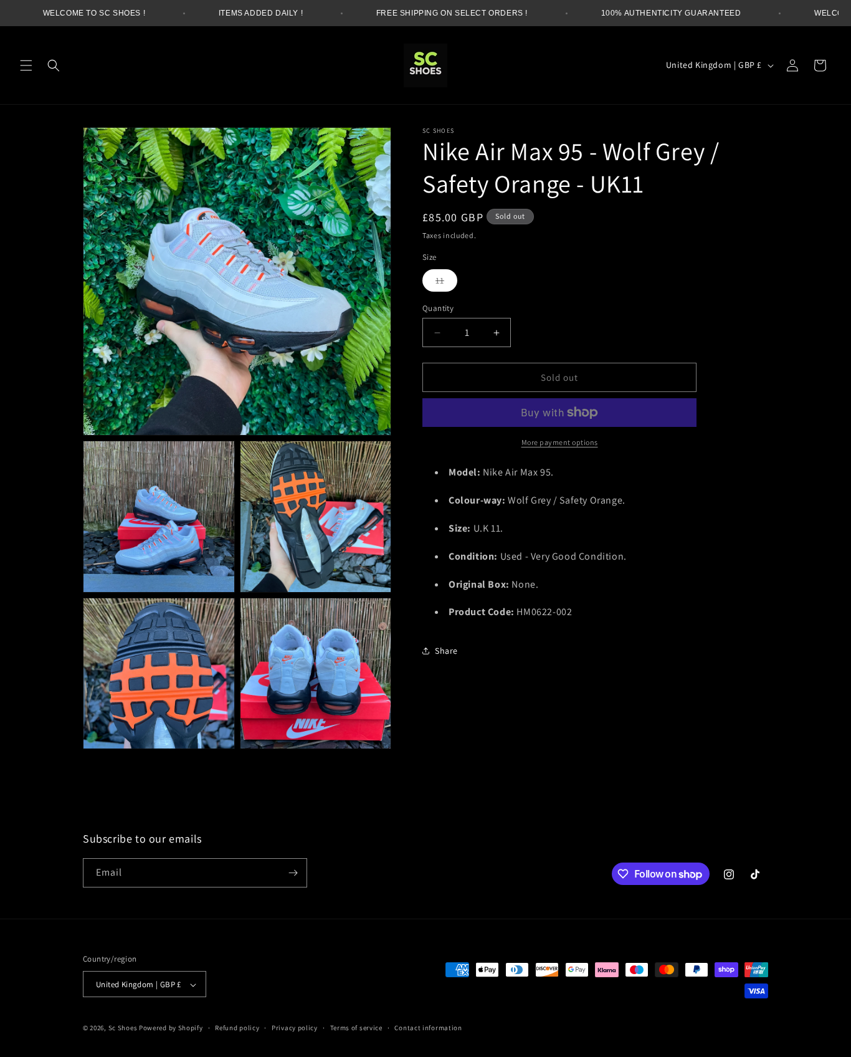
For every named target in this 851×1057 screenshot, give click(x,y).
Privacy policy (295, 1028)
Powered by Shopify (171, 1028)
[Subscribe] (293, 872)
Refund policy (237, 1028)
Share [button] (446, 650)
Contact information (428, 1028)
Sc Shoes (123, 1028)
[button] (26, 65)
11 (446, 283)
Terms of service (356, 1028)
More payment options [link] (559, 442)
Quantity (438, 308)
